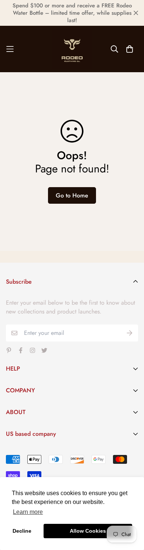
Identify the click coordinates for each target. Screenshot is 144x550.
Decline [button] (22, 531)
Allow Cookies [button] (88, 531)
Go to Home (72, 195)
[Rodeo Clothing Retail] (72, 49)
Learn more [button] (28, 512)
